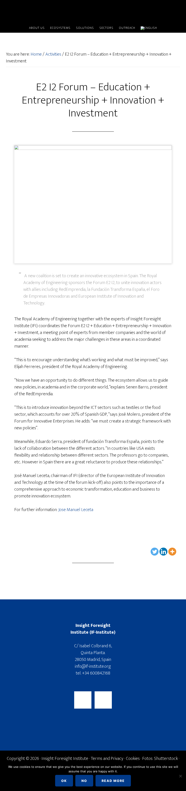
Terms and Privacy (107, 758)
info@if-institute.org (93, 666)
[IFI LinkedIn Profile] (82, 700)
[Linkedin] (163, 552)
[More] (172, 552)
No (84, 781)
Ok (64, 781)
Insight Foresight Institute (93, 12)
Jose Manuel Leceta (75, 510)
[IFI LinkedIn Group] (103, 700)
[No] (180, 776)
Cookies (133, 758)
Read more (113, 781)
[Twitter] (155, 552)
